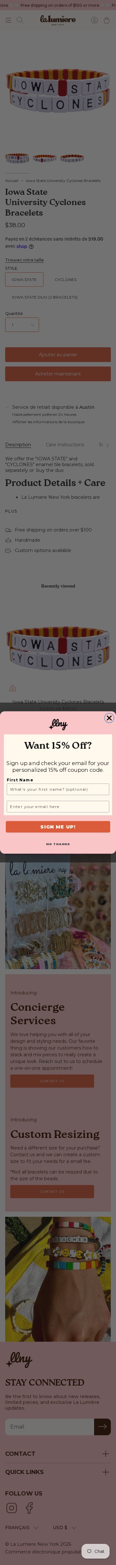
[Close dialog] (109, 718)
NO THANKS (58, 844)
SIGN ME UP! (57, 826)
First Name (20, 780)
